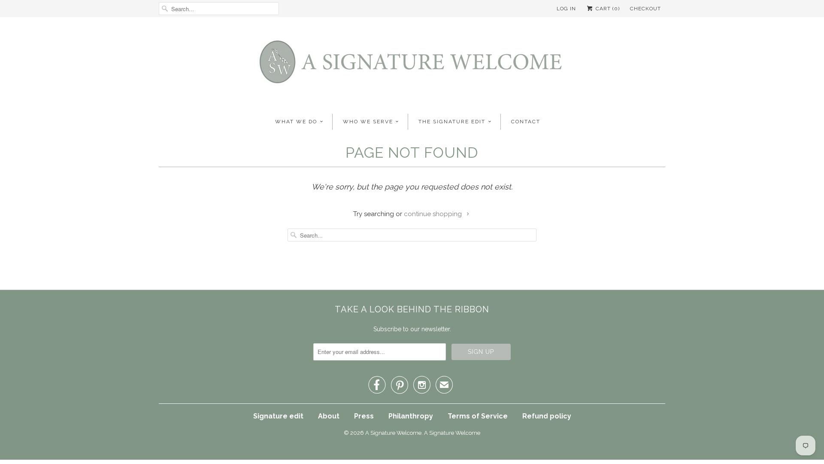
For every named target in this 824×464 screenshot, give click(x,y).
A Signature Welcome (393, 433)
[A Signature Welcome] (412, 64)
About (328, 416)
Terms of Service (478, 416)
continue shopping (434, 214)
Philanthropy (410, 416)
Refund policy (546, 416)
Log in (566, 9)
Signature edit (278, 416)
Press (364, 416)
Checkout (645, 9)
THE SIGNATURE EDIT (451, 122)
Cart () (607, 9)
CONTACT (525, 122)
